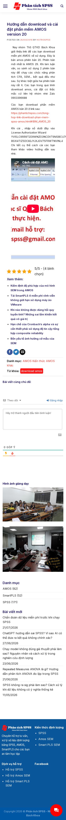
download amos (31, 371)
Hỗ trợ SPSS (14, 769)
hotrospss (43, 40)
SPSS (6, 602)
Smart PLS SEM (49, 745)
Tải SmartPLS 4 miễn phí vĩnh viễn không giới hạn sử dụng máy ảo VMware (33, 300)
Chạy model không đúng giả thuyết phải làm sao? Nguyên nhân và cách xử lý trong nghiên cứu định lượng (32, 653)
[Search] (62, 6)
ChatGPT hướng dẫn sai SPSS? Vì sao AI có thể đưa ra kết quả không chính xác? (32, 635)
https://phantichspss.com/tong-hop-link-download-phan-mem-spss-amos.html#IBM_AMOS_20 (31, 117)
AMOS (27, 361)
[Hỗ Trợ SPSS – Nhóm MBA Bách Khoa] (33, 6)
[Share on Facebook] (10, 352)
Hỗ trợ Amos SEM (17, 775)
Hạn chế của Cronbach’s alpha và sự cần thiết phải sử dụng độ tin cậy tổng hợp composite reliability (35, 329)
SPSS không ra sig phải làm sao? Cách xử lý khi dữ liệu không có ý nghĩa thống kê (32, 687)
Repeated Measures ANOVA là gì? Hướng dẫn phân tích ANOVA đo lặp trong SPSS (30, 671)
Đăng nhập (56, 400)
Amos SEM (45, 739)
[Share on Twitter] (16, 352)
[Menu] (5, 6)
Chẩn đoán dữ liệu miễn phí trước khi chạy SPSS (31, 620)
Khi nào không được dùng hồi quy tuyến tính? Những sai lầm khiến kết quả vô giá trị (34, 314)
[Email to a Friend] (22, 352)
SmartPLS (9, 595)
